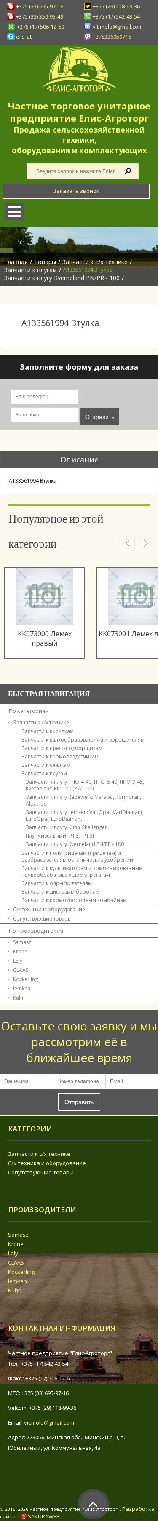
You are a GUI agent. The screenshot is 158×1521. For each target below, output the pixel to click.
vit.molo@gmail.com (118, 26)
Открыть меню (14, 211)
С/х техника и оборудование (47, 1163)
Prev (128, 543)
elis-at (24, 36)
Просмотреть (52, 607)
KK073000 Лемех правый (45, 638)
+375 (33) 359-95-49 (39, 16)
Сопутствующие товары (41, 1172)
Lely (17, 960)
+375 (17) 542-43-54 (116, 16)
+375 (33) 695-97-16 (39, 6)
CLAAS (20, 970)
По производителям (36, 930)
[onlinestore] (79, 69)
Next (145, 543)
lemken (21, 988)
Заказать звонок (76, 191)
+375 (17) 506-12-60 (40, 26)
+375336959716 (112, 36)
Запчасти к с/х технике (39, 1153)
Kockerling (25, 979)
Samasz (22, 942)
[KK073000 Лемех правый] (44, 596)
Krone (20, 951)
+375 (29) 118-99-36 (116, 6)
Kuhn (19, 997)
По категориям (29, 711)
